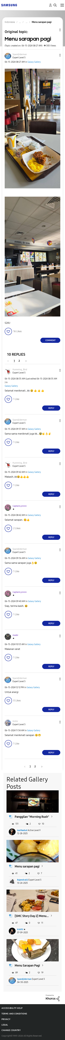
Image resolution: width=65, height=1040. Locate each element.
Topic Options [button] (54, 30)
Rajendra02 (22, 880)
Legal (5, 1025)
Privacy (6, 1019)
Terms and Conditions (14, 1013)
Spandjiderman (24, 979)
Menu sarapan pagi (27, 866)
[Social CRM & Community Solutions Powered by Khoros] (52, 997)
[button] (55, 55)
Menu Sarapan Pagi (27, 965)
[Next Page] (24, 361)
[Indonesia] (9, 4)
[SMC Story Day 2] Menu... (32, 916)
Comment (50, 340)
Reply (51, 408)
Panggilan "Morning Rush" (32, 817)
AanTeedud (22, 830)
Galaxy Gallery (34, 62)
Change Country (11, 1030)
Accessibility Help (12, 1008)
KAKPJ (20, 929)
